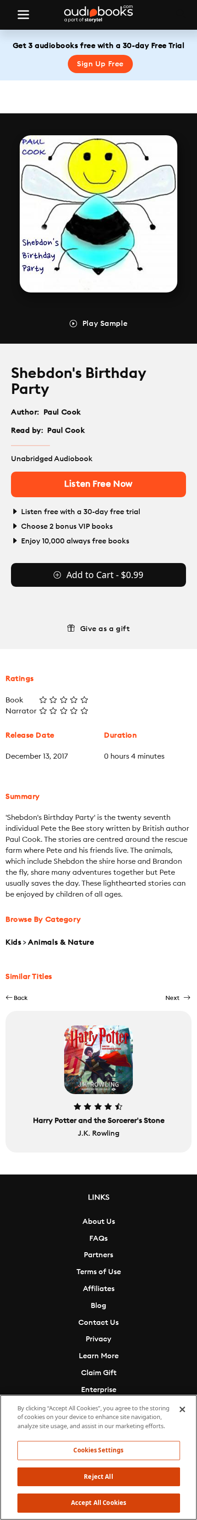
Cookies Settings (98, 1450)
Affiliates (99, 1288)
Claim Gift (98, 1373)
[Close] (182, 1409)
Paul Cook (62, 412)
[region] (98, 1457)
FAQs (98, 1238)
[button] (16, 998)
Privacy (98, 1339)
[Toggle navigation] (23, 14)
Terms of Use (99, 1272)
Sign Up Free (100, 64)
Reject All (98, 1476)
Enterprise (98, 1389)
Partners (98, 1255)
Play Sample (104, 323)
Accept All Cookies (98, 1503)
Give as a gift (105, 629)
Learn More (99, 1356)
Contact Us (98, 1322)
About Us (98, 1221)
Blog (98, 1305)
